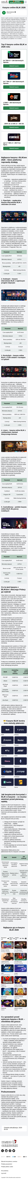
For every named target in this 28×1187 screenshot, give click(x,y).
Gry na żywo (11, 938)
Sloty (23, 938)
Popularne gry (3, 938)
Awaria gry (17, 938)
